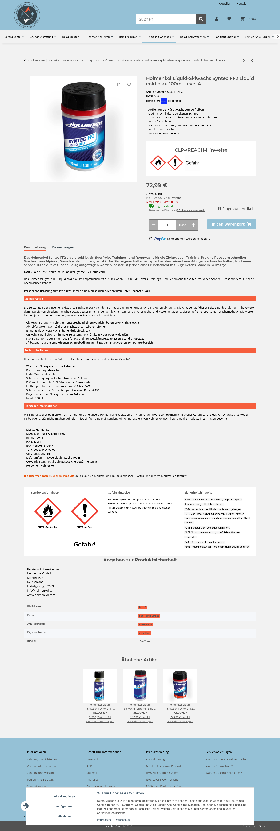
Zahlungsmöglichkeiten (42, 759)
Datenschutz (123, 819)
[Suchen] (201, 19)
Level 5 (142, 607)
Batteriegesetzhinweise (101, 786)
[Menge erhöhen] (193, 225)
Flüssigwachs (145, 624)
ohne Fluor (144, 633)
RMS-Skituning (155, 759)
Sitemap (92, 773)
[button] (216, 19)
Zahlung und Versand (41, 773)
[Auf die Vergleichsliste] (119, 84)
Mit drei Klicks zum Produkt (163, 766)
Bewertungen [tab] (63, 247)
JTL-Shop (260, 826)
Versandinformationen (41, 766)
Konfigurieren (65, 806)
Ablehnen (64, 816)
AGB (89, 766)
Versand (176, 197)
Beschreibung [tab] (35, 247)
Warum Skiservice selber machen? (227, 759)
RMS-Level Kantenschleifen (163, 786)
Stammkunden (36, 786)
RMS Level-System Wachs (162, 779)
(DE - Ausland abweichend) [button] (190, 210)
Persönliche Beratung (40, 779)
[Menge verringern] (153, 225)
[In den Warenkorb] (27, 74)
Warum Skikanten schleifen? (224, 773)
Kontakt (241, 3)
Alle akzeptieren (64, 796)
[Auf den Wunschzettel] (129, 84)
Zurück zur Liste (36, 60)
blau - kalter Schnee (149, 616)
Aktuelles (225, 3)
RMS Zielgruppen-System (162, 773)
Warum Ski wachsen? (219, 766)
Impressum (104, 819)
